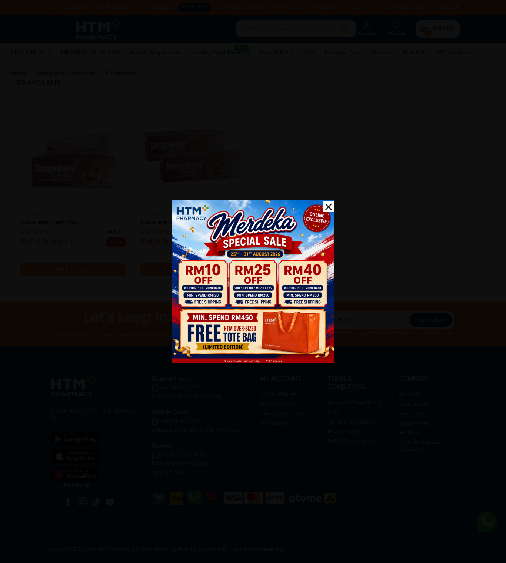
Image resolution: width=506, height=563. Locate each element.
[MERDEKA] (253, 281)
